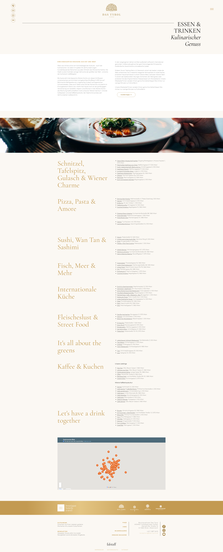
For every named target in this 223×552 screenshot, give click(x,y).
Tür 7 (118, 417)
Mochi (119, 237)
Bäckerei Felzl (121, 376)
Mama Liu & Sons (123, 252)
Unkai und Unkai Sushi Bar (126, 239)
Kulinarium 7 (121, 271)
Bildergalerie (121, 531)
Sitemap (125, 550)
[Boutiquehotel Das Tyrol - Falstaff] (111, 545)
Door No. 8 (120, 325)
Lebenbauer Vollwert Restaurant (128, 340)
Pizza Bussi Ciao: (122, 217)
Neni (118, 303)
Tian (118, 351)
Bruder (119, 410)
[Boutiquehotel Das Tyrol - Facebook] (164, 526)
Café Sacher (121, 389)
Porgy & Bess (121, 423)
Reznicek (120, 177)
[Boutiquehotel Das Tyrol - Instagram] (164, 530)
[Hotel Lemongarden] (134, 511)
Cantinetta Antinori (123, 224)
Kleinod (119, 421)
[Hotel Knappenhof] (161, 511)
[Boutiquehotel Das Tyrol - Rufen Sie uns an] (13, 5)
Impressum (99, 550)
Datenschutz (112, 550)
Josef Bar (120, 425)
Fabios (119, 222)
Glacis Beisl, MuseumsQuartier (127, 161)
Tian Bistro (120, 342)
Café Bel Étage (132, 389)
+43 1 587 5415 (152, 531)
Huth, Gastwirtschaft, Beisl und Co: (129, 167)
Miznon (119, 316)
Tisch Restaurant (122, 346)
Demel (119, 387)
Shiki (118, 241)
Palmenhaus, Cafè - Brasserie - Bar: (129, 295)
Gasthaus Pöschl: (123, 169)
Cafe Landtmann (123, 391)
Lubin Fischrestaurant (124, 265)
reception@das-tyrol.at (149, 533)
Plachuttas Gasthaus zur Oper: (127, 165)
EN (13, 20)
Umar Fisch (121, 267)
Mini (118, 305)
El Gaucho (120, 323)
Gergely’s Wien (122, 329)
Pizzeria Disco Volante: (124, 213)
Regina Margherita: (123, 199)
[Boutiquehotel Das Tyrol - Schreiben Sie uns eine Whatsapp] (13, 15)
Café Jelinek (121, 401)
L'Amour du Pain (122, 370)
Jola (118, 353)
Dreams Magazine (119, 535)
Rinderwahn (121, 327)
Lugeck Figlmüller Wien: (125, 171)
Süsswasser (121, 263)
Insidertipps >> (126, 94)
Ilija (118, 269)
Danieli (119, 201)
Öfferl (119, 374)
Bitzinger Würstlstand (124, 318)
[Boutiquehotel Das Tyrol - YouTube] (164, 534)
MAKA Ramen (122, 249)
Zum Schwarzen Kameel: (125, 179)
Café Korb (120, 397)
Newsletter (62, 531)
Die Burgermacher (123, 314)
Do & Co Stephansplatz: (125, 286)
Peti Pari (120, 368)
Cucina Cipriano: (123, 207)
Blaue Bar (120, 415)
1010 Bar (120, 419)
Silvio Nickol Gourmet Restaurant (128, 291)
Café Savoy (120, 393)
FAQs (125, 522)
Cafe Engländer (122, 399)
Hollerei (119, 344)
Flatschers (120, 331)
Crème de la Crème (123, 372)
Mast (118, 301)
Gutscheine (62, 522)
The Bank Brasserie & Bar (125, 293)
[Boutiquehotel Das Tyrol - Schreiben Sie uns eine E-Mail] (13, 10)
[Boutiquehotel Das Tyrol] (111, 17)
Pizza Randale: (122, 215)
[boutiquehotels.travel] (66, 511)
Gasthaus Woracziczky (124, 173)
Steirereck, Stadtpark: (124, 288)
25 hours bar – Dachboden (126, 412)
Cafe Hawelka (121, 395)
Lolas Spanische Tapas (124, 299)
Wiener (119, 175)
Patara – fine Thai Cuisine (125, 243)
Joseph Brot (121, 378)
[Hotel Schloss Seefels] (147, 511)
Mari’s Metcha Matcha (124, 254)
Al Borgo (120, 203)
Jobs (125, 526)
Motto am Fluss (122, 297)
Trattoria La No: (122, 205)
